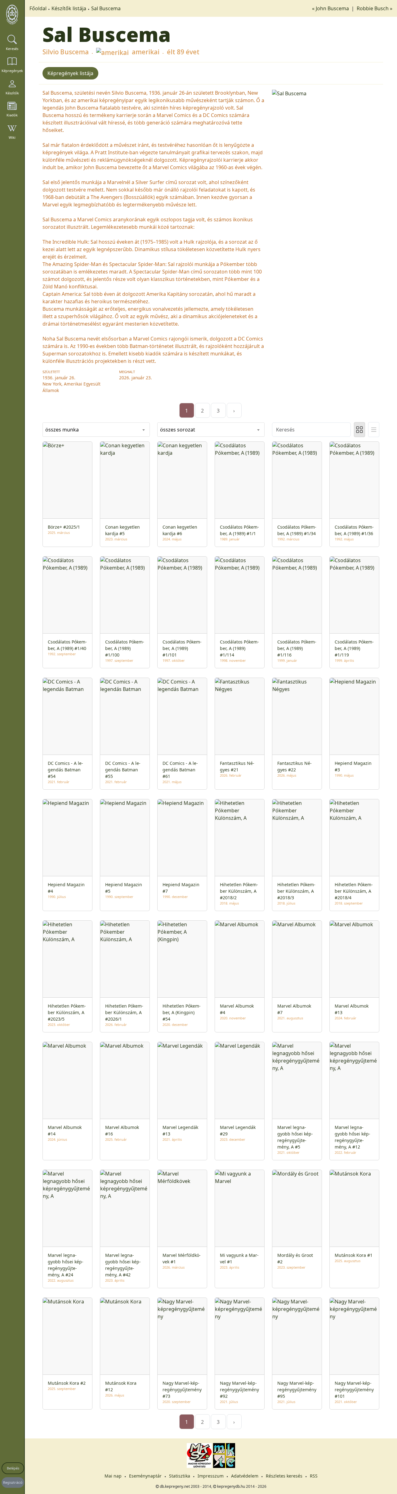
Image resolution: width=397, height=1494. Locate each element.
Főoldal (38, 8)
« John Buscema (331, 8)
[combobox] (96, 429)
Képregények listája (70, 73)
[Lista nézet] (373, 429)
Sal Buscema (106, 8)
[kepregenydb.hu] (12, 15)
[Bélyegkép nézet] (359, 429)
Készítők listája (68, 8)
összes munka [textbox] (62, 429)
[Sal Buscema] (325, 92)
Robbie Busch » (374, 8)
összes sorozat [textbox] (177, 429)
